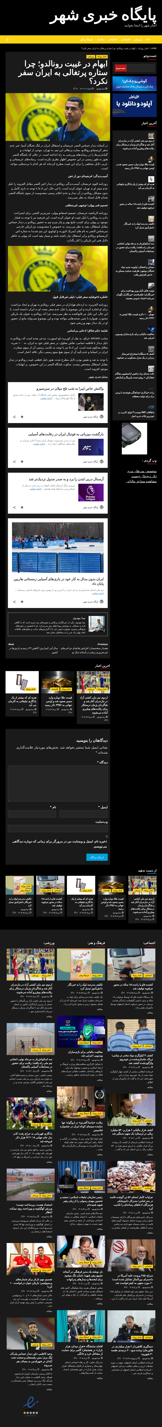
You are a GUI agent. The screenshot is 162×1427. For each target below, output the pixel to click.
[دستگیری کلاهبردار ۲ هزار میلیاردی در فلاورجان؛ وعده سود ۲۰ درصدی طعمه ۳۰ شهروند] (131, 1326)
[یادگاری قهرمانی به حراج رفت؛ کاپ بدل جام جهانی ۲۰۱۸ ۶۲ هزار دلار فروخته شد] (31, 1113)
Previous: (84, 648)
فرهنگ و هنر (86, 39)
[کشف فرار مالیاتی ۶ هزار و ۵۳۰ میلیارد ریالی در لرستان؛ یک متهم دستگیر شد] (131, 1110)
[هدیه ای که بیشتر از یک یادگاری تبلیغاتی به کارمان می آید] (22, 682)
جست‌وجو (150, 56)
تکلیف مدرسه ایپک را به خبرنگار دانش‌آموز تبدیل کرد (139, 225)
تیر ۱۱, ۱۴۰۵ (132, 1212)
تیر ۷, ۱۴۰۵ (133, 1287)
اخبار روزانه (101, 56)
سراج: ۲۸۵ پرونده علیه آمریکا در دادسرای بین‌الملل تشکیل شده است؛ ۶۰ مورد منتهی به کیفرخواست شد (132, 1279)
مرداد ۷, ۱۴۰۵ (82, 1134)
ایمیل (103, 807)
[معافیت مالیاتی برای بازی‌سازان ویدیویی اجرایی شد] (81, 1032)
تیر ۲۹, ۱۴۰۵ (32, 1369)
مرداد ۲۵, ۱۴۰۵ (54, 912)
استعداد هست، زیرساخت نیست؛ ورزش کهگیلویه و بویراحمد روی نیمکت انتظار (30, 1208)
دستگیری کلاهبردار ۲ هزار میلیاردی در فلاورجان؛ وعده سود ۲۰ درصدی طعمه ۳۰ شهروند (132, 1350)
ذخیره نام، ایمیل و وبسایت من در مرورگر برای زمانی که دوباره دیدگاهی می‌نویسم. (59, 843)
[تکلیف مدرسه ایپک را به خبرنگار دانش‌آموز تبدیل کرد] (81, 964)
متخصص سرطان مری (142, 471)
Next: (33, 648)
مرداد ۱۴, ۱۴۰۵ (81, 1060)
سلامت (100, 39)
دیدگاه (102, 762)
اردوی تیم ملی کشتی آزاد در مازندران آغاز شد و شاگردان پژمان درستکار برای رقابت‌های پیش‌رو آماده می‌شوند (94, 705)
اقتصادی (125, 39)
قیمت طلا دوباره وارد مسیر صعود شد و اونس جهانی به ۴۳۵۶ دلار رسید (58, 701)
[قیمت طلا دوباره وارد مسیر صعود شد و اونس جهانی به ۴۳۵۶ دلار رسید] (57, 682)
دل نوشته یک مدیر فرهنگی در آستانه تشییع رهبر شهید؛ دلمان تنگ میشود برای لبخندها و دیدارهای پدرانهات (83, 1275)
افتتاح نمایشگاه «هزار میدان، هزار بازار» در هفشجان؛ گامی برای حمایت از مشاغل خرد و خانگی (82, 1350)
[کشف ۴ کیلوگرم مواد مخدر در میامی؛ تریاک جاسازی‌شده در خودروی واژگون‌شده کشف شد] (131, 1035)
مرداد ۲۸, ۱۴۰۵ (86, 717)
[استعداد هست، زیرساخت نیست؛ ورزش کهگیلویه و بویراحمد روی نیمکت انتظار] (31, 1185)
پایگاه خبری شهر (103, 15)
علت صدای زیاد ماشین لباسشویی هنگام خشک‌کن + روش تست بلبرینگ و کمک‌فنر (134, 375)
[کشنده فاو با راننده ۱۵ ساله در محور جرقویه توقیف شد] (50, 885)
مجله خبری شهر (98, 376)
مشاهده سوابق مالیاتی (141, 481)
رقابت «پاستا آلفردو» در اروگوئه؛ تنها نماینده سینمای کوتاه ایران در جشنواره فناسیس (81, 1126)
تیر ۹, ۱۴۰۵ (83, 1358)
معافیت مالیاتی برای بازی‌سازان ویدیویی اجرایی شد (134, 336)
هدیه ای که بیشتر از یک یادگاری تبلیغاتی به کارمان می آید (22, 701)
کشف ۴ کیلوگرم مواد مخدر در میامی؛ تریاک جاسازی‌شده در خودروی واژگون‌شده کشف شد (132, 1059)
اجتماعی (112, 39)
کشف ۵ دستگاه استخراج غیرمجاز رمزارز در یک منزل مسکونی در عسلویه (135, 355)
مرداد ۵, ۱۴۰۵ (32, 1216)
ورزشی (138, 39)
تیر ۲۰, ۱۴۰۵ (132, 1138)
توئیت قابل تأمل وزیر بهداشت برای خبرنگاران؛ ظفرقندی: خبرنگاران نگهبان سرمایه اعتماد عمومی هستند (135, 294)
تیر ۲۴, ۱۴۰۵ (132, 1067)
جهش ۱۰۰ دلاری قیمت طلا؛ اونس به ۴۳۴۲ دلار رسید (136, 316)
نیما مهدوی (100, 88)
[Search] (7, 39)
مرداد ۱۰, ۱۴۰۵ (31, 1145)
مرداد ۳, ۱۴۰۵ (32, 1291)
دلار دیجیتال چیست (144, 476)
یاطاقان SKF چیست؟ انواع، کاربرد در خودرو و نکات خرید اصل (136, 414)
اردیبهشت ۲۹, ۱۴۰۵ (130, 1358)
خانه (148, 39)
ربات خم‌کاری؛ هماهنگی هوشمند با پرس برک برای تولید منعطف (134, 394)
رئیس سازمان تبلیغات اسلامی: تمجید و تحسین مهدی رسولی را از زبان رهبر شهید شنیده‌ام (81, 1201)
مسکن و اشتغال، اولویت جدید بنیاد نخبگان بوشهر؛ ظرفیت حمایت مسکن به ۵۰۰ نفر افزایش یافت (135, 271)
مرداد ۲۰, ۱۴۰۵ (31, 1071)
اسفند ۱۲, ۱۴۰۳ (85, 88)
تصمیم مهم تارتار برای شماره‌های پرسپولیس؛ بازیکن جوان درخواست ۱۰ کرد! (31, 1283)
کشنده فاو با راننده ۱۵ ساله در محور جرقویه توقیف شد (136, 205)
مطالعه (150, 1013)
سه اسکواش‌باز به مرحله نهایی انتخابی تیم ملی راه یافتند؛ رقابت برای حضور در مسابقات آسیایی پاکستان (135, 247)
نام (53, 807)
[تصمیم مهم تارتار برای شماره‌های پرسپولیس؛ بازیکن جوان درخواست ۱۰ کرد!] (31, 1259)
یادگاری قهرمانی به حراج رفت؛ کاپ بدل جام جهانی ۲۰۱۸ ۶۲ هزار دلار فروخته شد (32, 1137)
